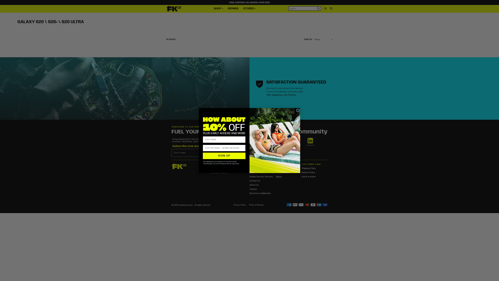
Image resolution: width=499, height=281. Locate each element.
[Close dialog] (298, 110)
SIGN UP (224, 155)
